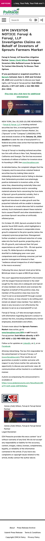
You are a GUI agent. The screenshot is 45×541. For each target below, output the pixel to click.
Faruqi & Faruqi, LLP (11, 124)
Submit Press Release (13, 532)
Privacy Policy (34, 537)
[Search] (30, 20)
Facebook (6, 346)
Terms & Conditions (33, 532)
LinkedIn (26, 343)
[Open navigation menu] (4, 20)
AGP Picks (5, 3)
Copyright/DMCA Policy (16, 537)
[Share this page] (41, 20)
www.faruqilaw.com (30, 162)
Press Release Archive (26, 528)
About (12, 528)
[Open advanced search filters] (35, 20)
